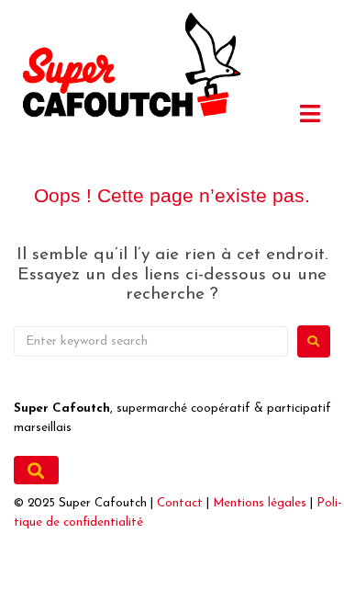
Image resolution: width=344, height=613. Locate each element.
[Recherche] (36, 470)
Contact (180, 503)
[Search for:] (151, 341)
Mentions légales (259, 503)
